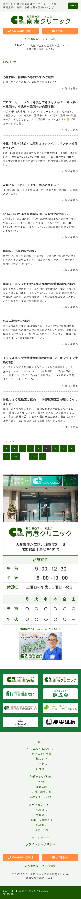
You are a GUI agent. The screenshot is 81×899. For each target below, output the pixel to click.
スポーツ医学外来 (41, 820)
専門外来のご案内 (40, 805)
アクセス (41, 764)
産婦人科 (41, 787)
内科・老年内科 (42, 792)
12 (33, 457)
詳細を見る (71, 89)
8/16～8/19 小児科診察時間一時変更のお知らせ (36, 214)
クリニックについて (40, 748)
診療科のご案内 (40, 776)
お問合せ (41, 769)
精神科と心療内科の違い (19, 251)
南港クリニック (27, 891)
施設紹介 (41, 759)
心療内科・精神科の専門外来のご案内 (28, 77)
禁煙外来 (41, 815)
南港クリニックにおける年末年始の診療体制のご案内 (39, 284)
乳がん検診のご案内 (16, 321)
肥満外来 (41, 825)
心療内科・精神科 (41, 797)
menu (73, 6)
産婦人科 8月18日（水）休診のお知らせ (31, 185)
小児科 (42, 782)
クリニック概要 (42, 754)
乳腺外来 (41, 810)
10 (15, 457)
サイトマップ (40, 838)
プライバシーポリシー (41, 844)
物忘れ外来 (42, 830)
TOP (41, 742)
